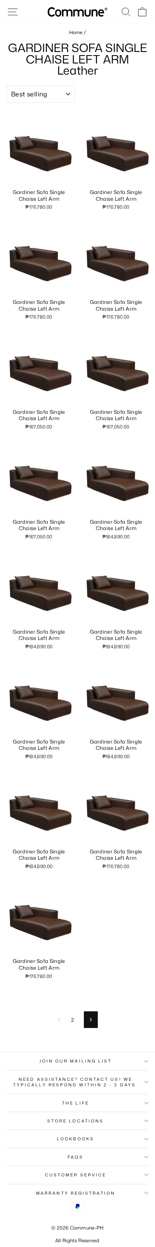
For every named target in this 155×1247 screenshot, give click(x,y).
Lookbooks (75, 1138)
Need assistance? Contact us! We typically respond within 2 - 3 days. (75, 1082)
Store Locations (75, 1121)
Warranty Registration (75, 1193)
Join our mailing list (75, 1061)
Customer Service (75, 1175)
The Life (75, 1103)
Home (76, 32)
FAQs (75, 1157)
